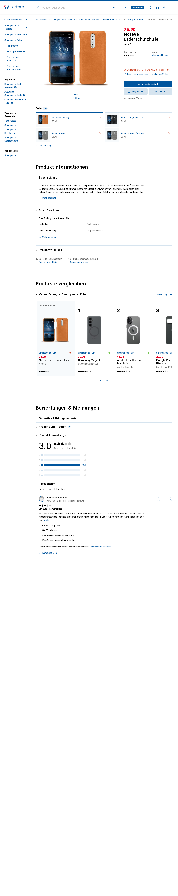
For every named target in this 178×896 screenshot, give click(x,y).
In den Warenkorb (150, 84)
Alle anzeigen (162, 294)
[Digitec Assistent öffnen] (151, 7)
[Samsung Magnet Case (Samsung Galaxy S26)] (94, 338)
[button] (148, 70)
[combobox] (60, 489)
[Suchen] (38, 7)
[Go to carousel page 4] (107, 380)
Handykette (12, 45)
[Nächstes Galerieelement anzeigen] (117, 58)
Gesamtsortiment (13, 19)
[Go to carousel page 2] (102, 380)
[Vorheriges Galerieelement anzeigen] (35, 58)
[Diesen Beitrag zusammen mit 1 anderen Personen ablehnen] (170, 499)
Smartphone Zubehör (14, 34)
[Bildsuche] (114, 7)
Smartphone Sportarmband (14, 68)
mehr (46, 520)
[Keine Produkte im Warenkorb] (171, 7)
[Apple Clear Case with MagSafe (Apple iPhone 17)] (133, 338)
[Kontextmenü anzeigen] (152, 499)
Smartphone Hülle (16, 51)
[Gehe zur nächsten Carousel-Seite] (167, 338)
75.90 (130, 29)
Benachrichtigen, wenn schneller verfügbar (147, 74)
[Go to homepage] (14, 7)
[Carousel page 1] (75, 94)
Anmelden (138, 7)
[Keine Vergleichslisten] (157, 7)
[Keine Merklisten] (164, 7)
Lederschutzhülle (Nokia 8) (101, 547)
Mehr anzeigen (46, 145)
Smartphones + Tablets (11, 27)
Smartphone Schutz (14, 40)
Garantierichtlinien (79, 262)
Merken (162, 91)
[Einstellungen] (125, 7)
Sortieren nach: (46, 489)
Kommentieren (49, 553)
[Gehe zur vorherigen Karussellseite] (40, 338)
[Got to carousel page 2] (77, 94)
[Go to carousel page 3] (104, 380)
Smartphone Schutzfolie (13, 59)
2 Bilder (76, 98)
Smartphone (10, 125)
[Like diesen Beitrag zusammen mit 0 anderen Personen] (158, 499)
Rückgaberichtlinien (48, 262)
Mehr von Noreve (160, 54)
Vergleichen (137, 91)
